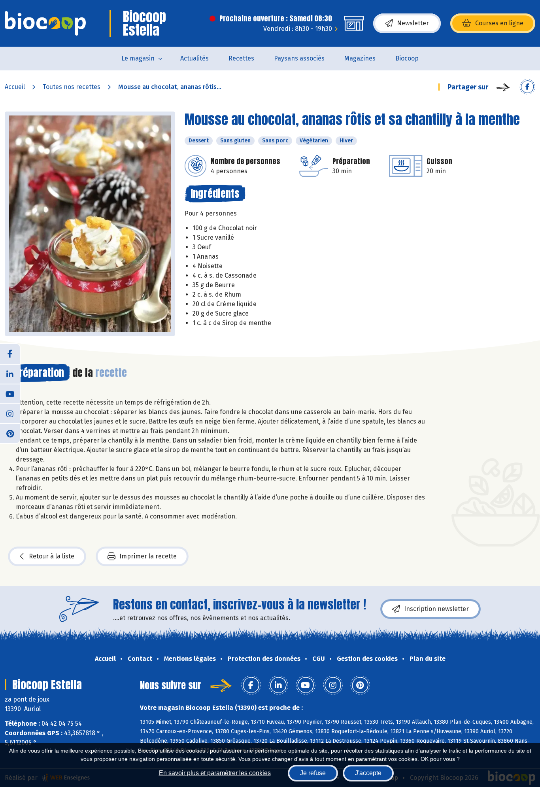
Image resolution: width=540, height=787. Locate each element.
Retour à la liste (51, 556)
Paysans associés (299, 58)
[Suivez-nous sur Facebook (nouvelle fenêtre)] (10, 354)
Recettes (241, 58)
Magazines (360, 58)
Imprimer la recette (148, 556)
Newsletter (413, 23)
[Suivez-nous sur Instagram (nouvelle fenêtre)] (10, 413)
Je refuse (313, 773)
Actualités (194, 58)
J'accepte (368, 773)
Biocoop (407, 58)
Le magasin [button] (138, 58)
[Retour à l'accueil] (45, 23)
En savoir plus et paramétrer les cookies (215, 773)
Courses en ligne (499, 23)
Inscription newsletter (436, 609)
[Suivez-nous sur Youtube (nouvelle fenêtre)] (10, 393)
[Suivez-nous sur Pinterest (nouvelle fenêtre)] (10, 433)
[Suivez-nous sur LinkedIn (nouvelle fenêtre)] (10, 374)
